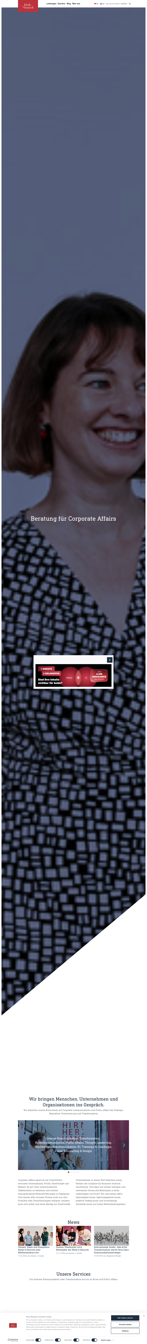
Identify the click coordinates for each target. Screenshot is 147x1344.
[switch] (58, 1340)
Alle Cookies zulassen (125, 1318)
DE (97, 4)
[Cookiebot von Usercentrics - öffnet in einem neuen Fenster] (13, 1340)
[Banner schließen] (144, 1315)
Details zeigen (106, 1340)
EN (103, 4)
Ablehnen (125, 1331)
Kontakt (124, 4)
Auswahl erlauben (125, 1324)
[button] (23, 1145)
